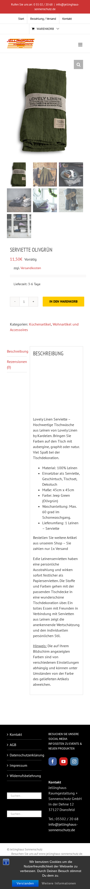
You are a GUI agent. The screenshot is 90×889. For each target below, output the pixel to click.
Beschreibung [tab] (17, 351)
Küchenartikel (40, 324)
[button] (78, 64)
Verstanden (25, 883)
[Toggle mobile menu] (80, 44)
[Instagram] (74, 761)
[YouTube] (63, 761)
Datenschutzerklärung (24, 755)
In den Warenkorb (63, 301)
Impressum (18, 765)
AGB (13, 744)
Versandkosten (31, 268)
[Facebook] (52, 761)
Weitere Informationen (59, 883)
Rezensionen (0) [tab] (17, 364)
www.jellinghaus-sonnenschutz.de (60, 854)
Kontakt (16, 734)
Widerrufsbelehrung (24, 775)
